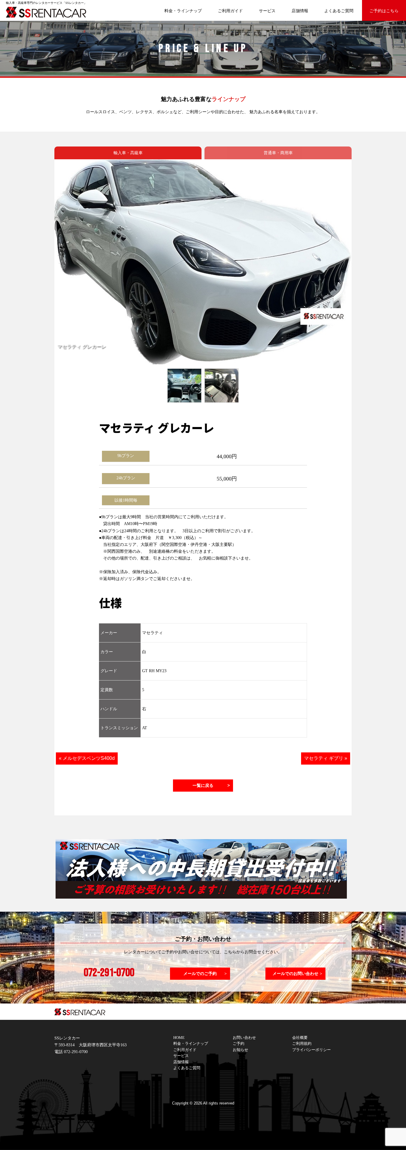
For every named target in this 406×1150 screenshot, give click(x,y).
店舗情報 (300, 10)
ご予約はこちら (384, 10)
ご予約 (238, 1044)
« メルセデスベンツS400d (87, 758)
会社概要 (300, 1038)
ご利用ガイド (230, 10)
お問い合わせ (244, 1038)
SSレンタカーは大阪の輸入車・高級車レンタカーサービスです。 (50, 12)
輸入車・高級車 (128, 152)
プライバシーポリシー (311, 1050)
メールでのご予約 (200, 973)
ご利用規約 (301, 1044)
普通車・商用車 (278, 152)
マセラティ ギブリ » (325, 758)
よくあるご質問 (338, 10)
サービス (267, 10)
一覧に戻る (203, 785)
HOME (179, 1038)
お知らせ (240, 1050)
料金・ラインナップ (183, 10)
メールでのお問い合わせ (295, 973)
